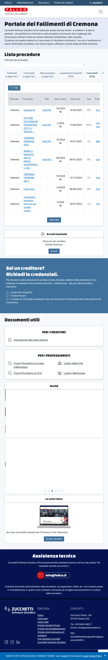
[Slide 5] (59, 491)
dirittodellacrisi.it (25, 2)
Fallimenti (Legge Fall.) (12, 75)
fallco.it (8, 2)
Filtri (16, 88)
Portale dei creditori (63, 2)
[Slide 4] (56, 491)
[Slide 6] (63, 491)
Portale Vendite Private (49, 625)
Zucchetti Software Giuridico (52, 642)
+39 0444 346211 (83, 624)
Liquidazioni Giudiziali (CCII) (71, 75)
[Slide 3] (52, 491)
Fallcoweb (43, 618)
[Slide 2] (49, 491)
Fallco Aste (43, 622)
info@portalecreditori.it (89, 627)
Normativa (44, 2)
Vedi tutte (54, 219)
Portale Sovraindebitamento (51, 628)
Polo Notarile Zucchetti (49, 639)
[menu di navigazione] (101, 12)
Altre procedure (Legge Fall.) (47, 75)
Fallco (41, 615)
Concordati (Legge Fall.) (29, 75)
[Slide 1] (45, 491)
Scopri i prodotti (54, 539)
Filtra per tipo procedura (16, 60)
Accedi (54, 251)
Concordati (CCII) (92, 75)
